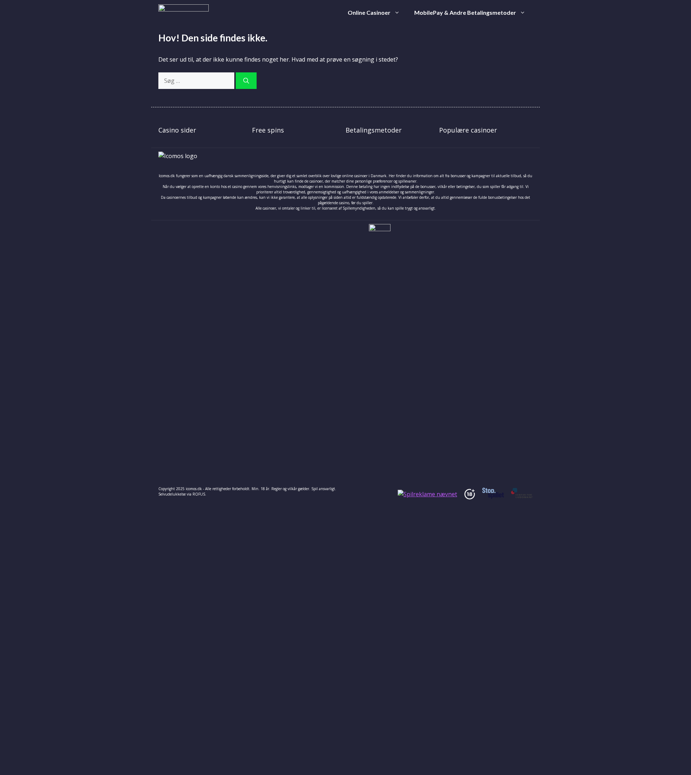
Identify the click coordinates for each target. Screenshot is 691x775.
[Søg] (246, 80)
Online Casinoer (369, 12)
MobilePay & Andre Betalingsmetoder (465, 12)
